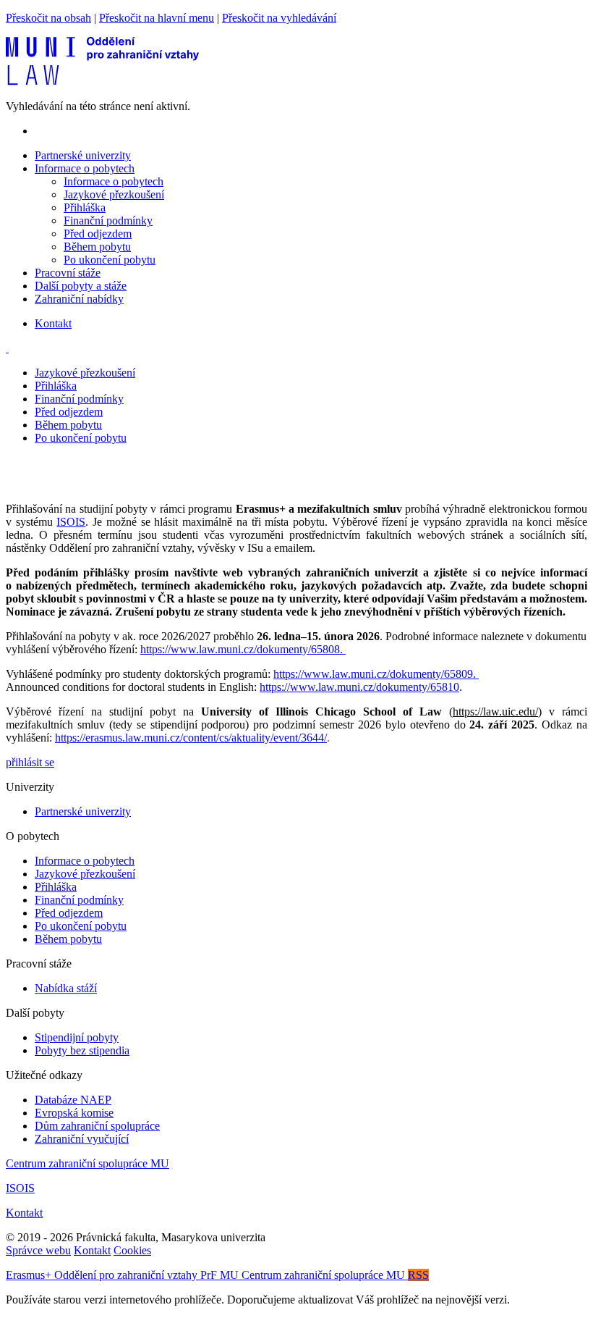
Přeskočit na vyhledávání (279, 18)
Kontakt (53, 323)
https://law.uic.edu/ (495, 711)
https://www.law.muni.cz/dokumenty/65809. (376, 674)
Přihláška (85, 207)
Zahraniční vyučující (82, 1139)
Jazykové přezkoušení (114, 194)
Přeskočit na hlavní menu (156, 18)
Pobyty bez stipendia (82, 1050)
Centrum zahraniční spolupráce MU (87, 1163)
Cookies (132, 1250)
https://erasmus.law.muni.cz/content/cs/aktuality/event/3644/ (191, 737)
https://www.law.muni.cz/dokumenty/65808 (240, 649)
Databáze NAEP (73, 1100)
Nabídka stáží (66, 988)
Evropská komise (74, 1113)
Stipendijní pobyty (77, 1037)
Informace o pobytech (113, 181)
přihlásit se (30, 762)
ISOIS (70, 522)
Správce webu (38, 1250)
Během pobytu (97, 246)
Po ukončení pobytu (109, 259)
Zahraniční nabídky (79, 299)
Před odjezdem (98, 233)
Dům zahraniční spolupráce (97, 1126)
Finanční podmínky (108, 220)
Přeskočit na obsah (48, 18)
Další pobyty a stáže (81, 286)
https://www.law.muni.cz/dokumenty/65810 (359, 687)
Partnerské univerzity (83, 155)
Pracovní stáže (68, 272)
